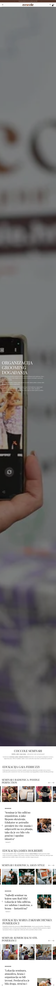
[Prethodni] (14, 1)
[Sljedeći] (41, 1)
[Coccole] (28, 4)
